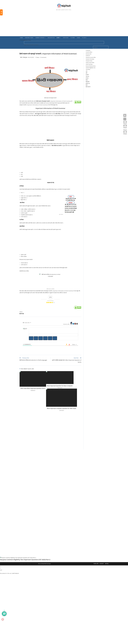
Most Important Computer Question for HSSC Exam (61, 408)
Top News (88, 69)
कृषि (86, 73)
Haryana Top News (90, 59)
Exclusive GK (88, 54)
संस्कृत (75, 145)
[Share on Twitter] (21, 313)
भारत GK (87, 76)
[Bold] (31, 338)
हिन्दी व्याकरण (88, 86)
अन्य (86, 71)
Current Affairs (89, 52)
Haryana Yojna (89, 60)
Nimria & (40, 563)
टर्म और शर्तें (101, 563)
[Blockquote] (55, 338)
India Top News (89, 64)
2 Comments (43, 57)
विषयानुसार (25, 57)
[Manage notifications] (2, 619)
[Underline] (40, 338)
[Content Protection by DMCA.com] (77, 102)
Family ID (88, 55)
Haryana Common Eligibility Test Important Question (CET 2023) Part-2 (25, 560)
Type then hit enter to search (31, 45)
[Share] (124, 119)
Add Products (15, 573)
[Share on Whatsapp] (22, 313)
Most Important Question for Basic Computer (60, 386)
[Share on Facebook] (20, 313)
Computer (88, 50)
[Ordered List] (45, 338)
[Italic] (36, 338)
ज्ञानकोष (87, 74)
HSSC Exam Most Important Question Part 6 (32, 388)
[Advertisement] (64, 25)
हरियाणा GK (88, 83)
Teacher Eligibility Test (90, 67)
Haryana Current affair (91, 57)
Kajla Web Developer (46, 563)
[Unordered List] (50, 338)
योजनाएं (87, 78)
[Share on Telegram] (23, 313)
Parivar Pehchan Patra (91, 66)
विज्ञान (87, 80)
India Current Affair (90, 62)
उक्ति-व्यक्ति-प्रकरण (37, 115)
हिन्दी (21, 57)
